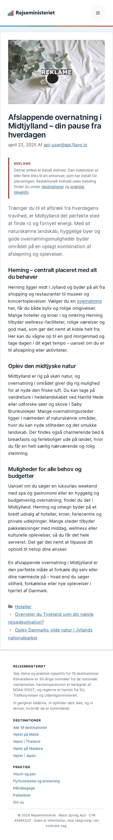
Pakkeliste (21, 795)
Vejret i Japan (24, 755)
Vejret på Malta (26, 734)
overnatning (89, 301)
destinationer (53, 186)
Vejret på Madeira (28, 748)
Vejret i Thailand (26, 741)
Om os (18, 802)
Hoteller (23, 606)
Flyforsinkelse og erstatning (36, 781)
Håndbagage (24, 788)
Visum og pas (24, 774)
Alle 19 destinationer (30, 727)
